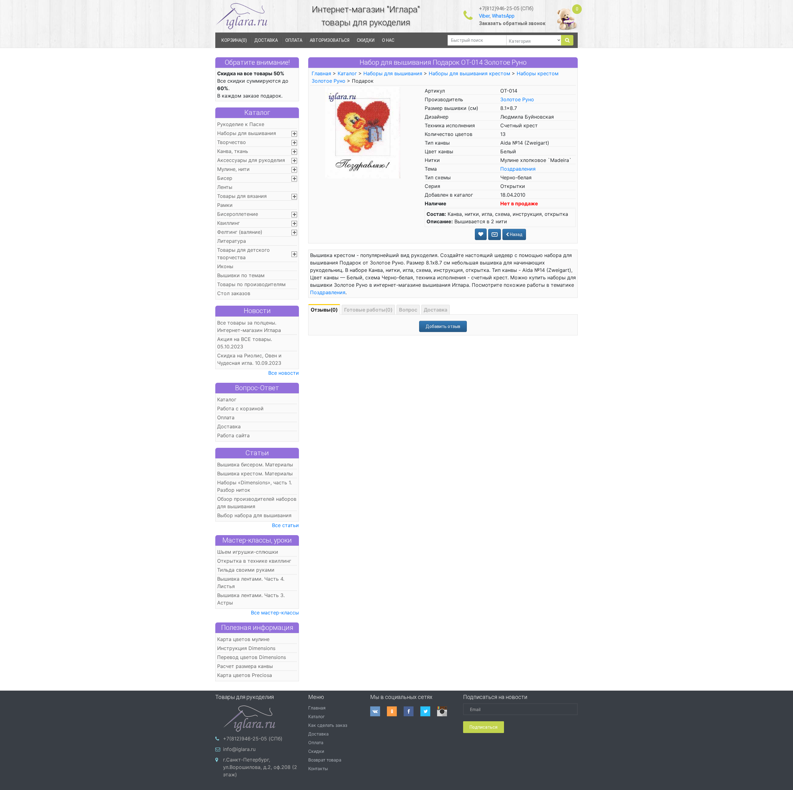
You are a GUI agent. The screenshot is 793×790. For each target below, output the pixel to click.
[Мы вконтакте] (378, 711)
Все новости (283, 373)
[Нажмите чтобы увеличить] (362, 132)
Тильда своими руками (245, 570)
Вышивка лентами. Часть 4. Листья (250, 582)
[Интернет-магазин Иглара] (241, 15)
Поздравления (518, 169)
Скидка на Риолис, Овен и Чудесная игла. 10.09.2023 (249, 359)
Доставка (229, 426)
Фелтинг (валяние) (239, 232)
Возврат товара (324, 759)
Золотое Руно (517, 99)
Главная (321, 73)
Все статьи (285, 525)
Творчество (231, 142)
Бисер (224, 178)
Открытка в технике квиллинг (254, 561)
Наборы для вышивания (246, 133)
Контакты (318, 768)
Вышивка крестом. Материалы (255, 473)
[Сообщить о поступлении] (494, 234)
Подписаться (483, 727)
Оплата (225, 417)
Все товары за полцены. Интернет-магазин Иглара (249, 326)
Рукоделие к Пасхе (240, 124)
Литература (231, 241)
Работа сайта (233, 435)
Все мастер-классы (275, 612)
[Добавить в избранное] (481, 234)
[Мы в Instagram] (445, 711)
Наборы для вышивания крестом (469, 73)
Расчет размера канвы (245, 666)
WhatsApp (503, 16)
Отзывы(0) (324, 310)
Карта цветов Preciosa (244, 675)
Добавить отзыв (443, 326)
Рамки (225, 205)
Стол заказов (233, 293)
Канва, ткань (232, 151)
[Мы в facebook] (412, 711)
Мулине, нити (233, 169)
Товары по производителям (251, 284)
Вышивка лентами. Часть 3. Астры (251, 599)
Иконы (225, 266)
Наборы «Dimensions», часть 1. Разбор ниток (254, 486)
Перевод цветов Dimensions (251, 657)
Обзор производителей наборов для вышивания (256, 502)
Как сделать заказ (327, 725)
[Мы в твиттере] (428, 711)
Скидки (316, 751)
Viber (484, 16)
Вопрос (408, 310)
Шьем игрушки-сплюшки (247, 552)
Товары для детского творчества (243, 253)
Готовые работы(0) (368, 310)
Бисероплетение (237, 214)
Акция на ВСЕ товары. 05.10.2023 (244, 343)
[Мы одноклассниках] (395, 711)
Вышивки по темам (241, 275)
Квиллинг (228, 223)
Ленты (224, 187)
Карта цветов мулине (243, 639)
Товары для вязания (242, 196)
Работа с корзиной (240, 408)
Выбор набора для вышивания (254, 515)
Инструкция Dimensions (246, 648)
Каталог (257, 112)
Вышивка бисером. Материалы (255, 464)
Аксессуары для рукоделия (251, 160)
